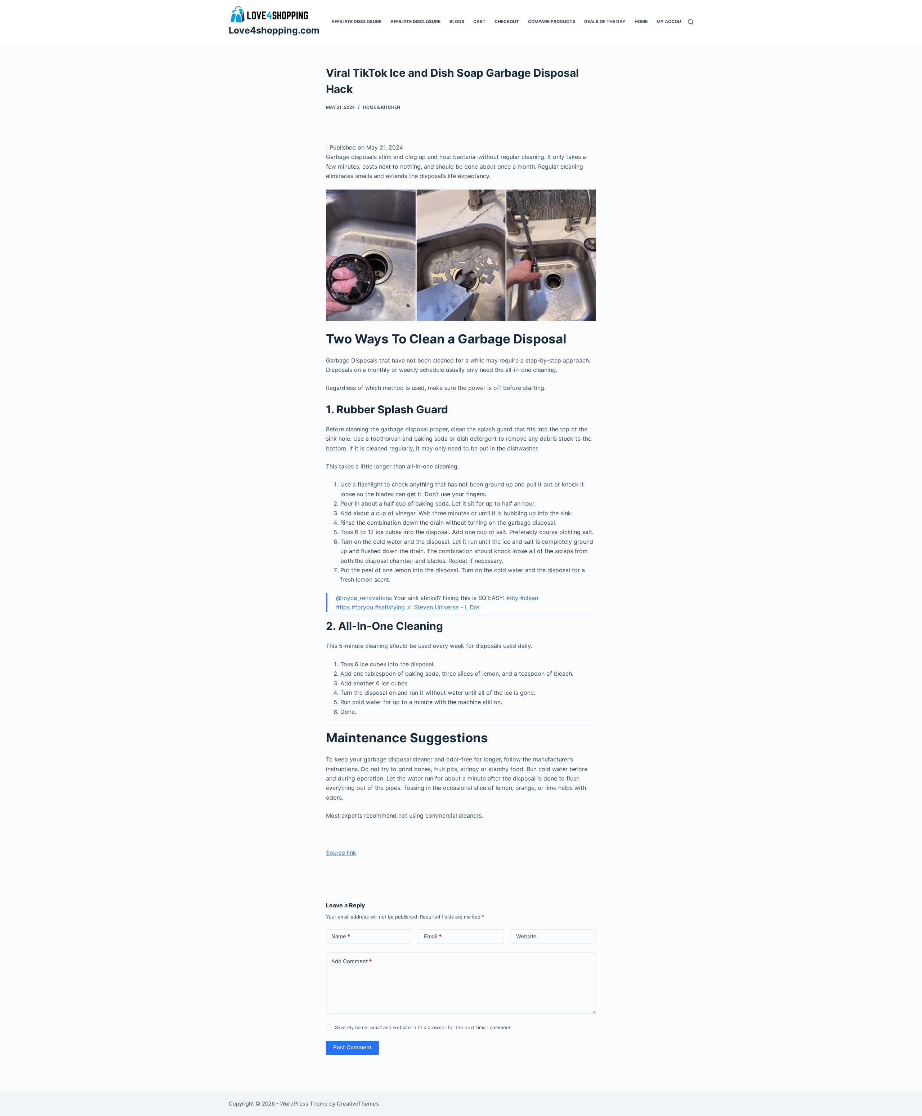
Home (641, 21)
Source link (341, 852)
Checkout (506, 21)
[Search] (690, 22)
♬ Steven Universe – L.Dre (443, 607)
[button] (461, 255)
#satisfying (390, 607)
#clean (529, 597)
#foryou (362, 607)
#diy (512, 597)
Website (526, 936)
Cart (479, 21)
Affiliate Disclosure (356, 21)
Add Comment (351, 961)
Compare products (551, 21)
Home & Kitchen (381, 107)
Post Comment (352, 1047)
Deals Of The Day (605, 21)
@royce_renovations (364, 597)
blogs (456, 21)
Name (340, 936)
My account (672, 21)
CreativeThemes (358, 1103)
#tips (343, 607)
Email (433, 936)
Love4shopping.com (274, 30)
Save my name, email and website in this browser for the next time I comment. (423, 1027)
